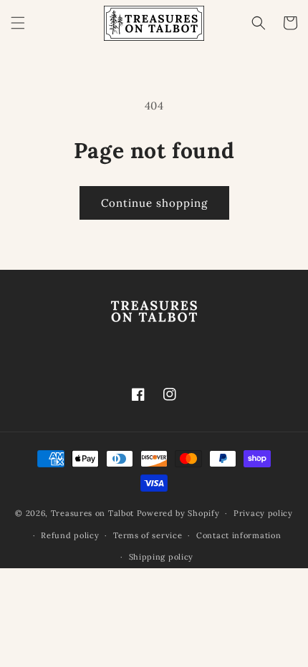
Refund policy (70, 535)
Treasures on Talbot (92, 513)
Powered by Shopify (178, 513)
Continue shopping (154, 203)
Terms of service (147, 535)
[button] (18, 23)
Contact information (238, 535)
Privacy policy (263, 513)
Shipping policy (161, 557)
